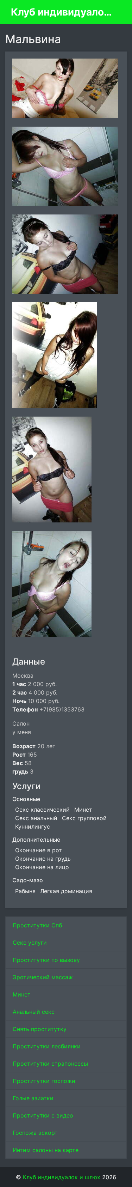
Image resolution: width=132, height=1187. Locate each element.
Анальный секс (34, 1011)
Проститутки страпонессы (50, 1063)
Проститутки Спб (37, 925)
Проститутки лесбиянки (47, 1046)
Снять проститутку (40, 1028)
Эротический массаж (43, 977)
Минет (22, 994)
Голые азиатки (33, 1098)
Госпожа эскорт (35, 1132)
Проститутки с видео (43, 1115)
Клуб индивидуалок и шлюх (63, 12)
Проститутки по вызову (46, 959)
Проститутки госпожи (44, 1080)
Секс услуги (30, 942)
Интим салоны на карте (45, 1149)
